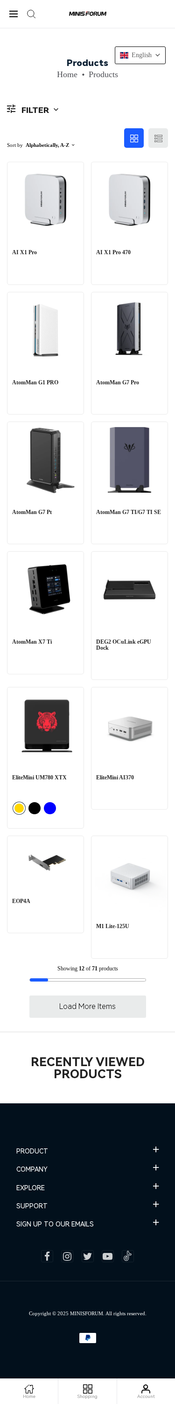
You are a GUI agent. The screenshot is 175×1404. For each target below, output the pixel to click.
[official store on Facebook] (47, 1256)
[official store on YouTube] (108, 1256)
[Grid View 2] (134, 138)
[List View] (158, 138)
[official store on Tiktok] (128, 1256)
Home (67, 74)
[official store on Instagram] (67, 1256)
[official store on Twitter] (88, 1256)
